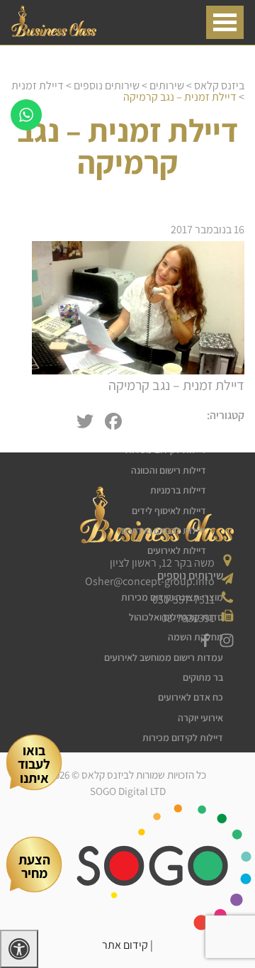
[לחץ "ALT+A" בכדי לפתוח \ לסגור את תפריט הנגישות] (19, 949)
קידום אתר (125, 945)
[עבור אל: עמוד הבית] (53, 33)
